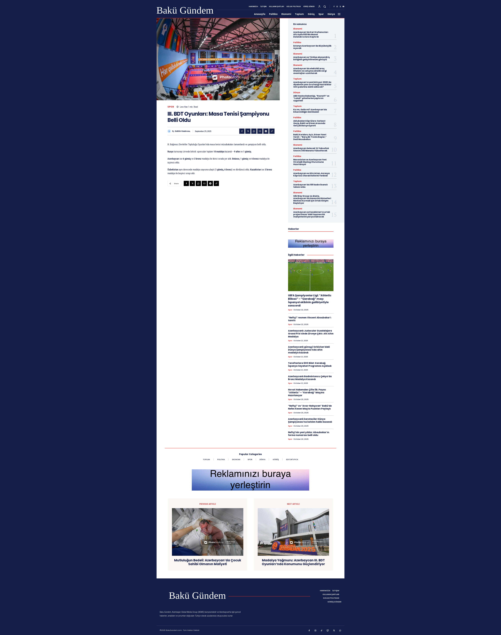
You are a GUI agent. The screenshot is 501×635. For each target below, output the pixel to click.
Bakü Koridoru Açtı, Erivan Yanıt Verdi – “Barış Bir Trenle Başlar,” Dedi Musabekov (309, 137)
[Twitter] (340, 6)
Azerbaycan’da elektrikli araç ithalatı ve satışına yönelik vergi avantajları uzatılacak (310, 71)
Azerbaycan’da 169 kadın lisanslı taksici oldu (310, 185)
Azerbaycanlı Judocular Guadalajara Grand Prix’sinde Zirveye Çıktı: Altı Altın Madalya (310, 333)
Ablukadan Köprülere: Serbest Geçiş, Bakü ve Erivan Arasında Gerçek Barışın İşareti (309, 123)
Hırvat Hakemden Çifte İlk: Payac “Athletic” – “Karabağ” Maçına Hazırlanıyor (307, 392)
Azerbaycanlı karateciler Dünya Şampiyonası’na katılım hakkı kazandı (310, 420)
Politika (297, 42)
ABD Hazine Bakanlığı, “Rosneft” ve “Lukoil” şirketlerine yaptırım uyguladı (311, 98)
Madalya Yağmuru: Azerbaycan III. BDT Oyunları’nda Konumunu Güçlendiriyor (293, 562)
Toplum (297, 79)
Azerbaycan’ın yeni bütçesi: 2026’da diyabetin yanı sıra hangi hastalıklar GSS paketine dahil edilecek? (312, 84)
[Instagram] (337, 6)
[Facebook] (334, 6)
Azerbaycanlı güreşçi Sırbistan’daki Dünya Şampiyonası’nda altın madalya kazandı (309, 349)
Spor (171, 107)
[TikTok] (321, 630)
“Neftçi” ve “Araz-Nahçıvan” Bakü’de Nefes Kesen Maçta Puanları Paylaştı (310, 407)
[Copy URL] (272, 131)
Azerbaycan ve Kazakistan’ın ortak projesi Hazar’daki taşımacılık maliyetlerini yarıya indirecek (311, 214)
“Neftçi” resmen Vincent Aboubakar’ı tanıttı (309, 319)
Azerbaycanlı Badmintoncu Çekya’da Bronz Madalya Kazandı (310, 378)
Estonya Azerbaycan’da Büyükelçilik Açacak (312, 47)
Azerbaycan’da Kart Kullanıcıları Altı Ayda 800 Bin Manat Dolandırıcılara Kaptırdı (310, 34)
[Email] (260, 131)
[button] (324, 6)
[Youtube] (343, 6)
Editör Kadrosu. (182, 131)
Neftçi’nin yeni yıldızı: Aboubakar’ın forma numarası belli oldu (308, 434)
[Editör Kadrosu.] (170, 131)
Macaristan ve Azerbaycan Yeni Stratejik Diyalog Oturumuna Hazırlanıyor (309, 162)
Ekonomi (297, 29)
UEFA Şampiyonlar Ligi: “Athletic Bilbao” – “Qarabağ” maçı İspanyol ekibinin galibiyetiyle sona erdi (309, 300)
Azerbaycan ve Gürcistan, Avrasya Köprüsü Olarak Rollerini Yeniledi (311, 174)
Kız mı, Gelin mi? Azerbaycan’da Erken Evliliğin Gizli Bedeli (310, 110)
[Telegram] (266, 131)
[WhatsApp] (254, 131)
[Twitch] (327, 630)
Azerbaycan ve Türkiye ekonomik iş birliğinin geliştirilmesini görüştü (311, 58)
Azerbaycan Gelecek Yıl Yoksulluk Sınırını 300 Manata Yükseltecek (311, 149)
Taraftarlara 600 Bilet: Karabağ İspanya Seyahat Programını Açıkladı (310, 364)
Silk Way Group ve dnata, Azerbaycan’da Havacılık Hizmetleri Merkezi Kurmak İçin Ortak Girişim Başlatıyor (312, 199)
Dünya (296, 92)
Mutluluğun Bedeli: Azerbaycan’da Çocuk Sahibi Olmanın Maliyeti (207, 562)
